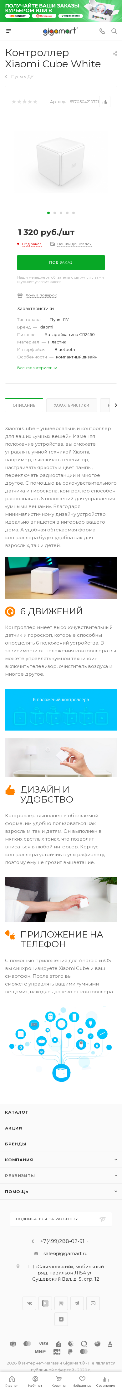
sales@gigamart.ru (65, 1253)
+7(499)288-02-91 (62, 1241)
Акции (13, 1127)
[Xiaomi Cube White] (61, 162)
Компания (19, 1159)
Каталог (16, 1112)
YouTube (93, 1303)
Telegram (77, 1303)
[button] (48, 213)
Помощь (17, 1191)
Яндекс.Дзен (61, 1319)
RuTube (61, 1303)
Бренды (16, 1143)
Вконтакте (29, 1303)
